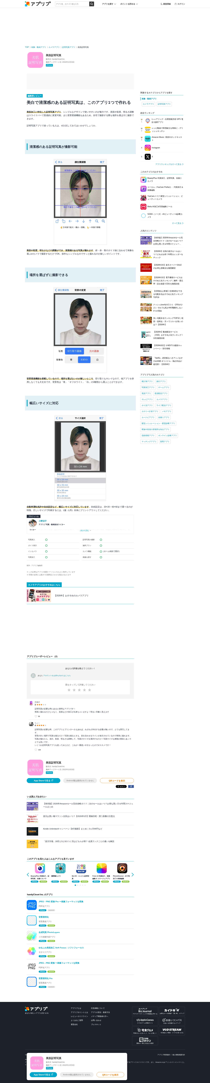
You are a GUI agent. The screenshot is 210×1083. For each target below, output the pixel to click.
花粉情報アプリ (148, 435)
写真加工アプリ (148, 387)
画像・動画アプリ (38, 47)
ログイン (181, 4)
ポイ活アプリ (147, 405)
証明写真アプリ (68, 47)
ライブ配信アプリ (163, 405)
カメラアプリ (54, 47)
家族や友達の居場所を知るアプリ (155, 429)
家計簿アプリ (147, 381)
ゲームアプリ (163, 387)
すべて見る (176, 223)
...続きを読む (84, 531)
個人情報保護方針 (178, 1055)
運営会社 (74, 1024)
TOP (27, 47)
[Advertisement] (80, 630)
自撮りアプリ (163, 417)
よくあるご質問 (77, 1020)
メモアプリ (166, 411)
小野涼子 (43, 521)
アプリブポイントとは (79, 1012)
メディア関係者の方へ (99, 1016)
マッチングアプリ (149, 441)
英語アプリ (146, 393)
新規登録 (167, 4)
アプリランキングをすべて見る (168, 164)
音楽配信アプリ (161, 393)
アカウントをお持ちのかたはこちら (57, 676)
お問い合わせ (96, 1020)
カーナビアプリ (148, 417)
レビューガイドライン (79, 1016)
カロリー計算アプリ (150, 411)
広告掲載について (98, 1008)
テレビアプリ (147, 399)
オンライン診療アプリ (167, 435)
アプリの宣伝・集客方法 (100, 1012)
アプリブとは (76, 1008)
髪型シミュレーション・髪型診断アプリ (158, 423)
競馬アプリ (164, 441)
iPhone (49, 65)
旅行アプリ (161, 381)
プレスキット (96, 1024)
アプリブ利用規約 (163, 1055)
